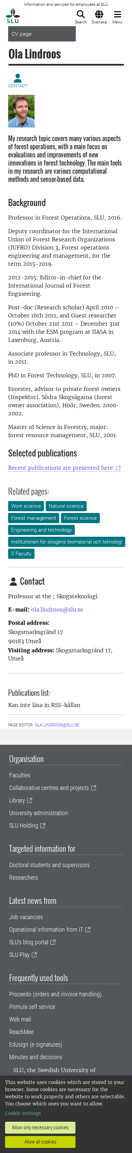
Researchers (23, 877)
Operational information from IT (46, 929)
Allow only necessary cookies (40, 1127)
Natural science (66, 506)
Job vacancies (26, 916)
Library (17, 800)
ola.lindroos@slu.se (57, 609)
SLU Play (19, 954)
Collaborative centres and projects (49, 787)
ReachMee (21, 1031)
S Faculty (21, 554)
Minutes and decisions (35, 1057)
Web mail (20, 1019)
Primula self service (32, 1006)
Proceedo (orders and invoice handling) (55, 994)
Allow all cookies (40, 1142)
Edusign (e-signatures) (35, 1044)
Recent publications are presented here (61, 467)
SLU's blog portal (28, 942)
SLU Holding (23, 825)
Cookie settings (23, 1113)
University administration (38, 812)
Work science (26, 506)
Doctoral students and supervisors (49, 864)
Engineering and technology (41, 530)
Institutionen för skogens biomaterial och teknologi (66, 542)
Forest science (80, 518)
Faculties (19, 775)
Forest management (33, 518)
